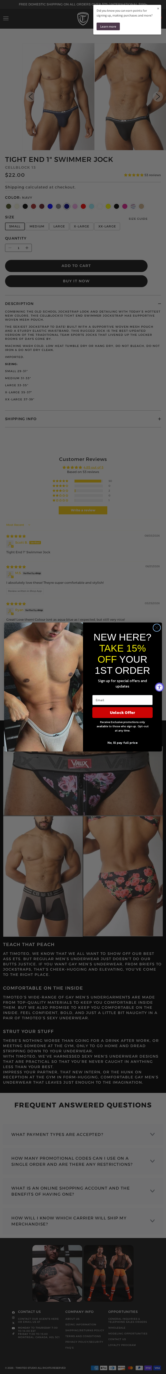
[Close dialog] (156, 627)
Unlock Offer (122, 712)
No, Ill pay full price (122, 742)
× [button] (158, 8)
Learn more (108, 26)
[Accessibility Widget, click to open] (159, 687)
